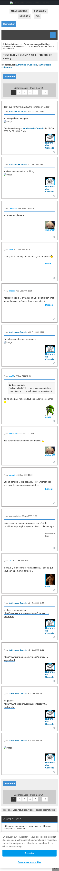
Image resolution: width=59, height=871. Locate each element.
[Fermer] (54, 837)
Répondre (10, 76)
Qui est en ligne (12, 819)
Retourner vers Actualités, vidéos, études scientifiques (29, 810)
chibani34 (13, 208)
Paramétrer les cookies (29, 862)
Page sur (36, 88)
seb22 (11, 376)
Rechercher (9, 24)
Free (10, 561)
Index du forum (12, 44)
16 (45, 92)
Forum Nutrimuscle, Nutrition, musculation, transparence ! (25, 45)
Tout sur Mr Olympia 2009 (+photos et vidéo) (27, 107)
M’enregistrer (19, 11)
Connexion (40, 11)
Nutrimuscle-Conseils (26, 65)
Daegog (12, 291)
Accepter (29, 853)
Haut (54, 152)
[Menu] (53, 35)
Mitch (11, 250)
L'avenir (12, 475)
